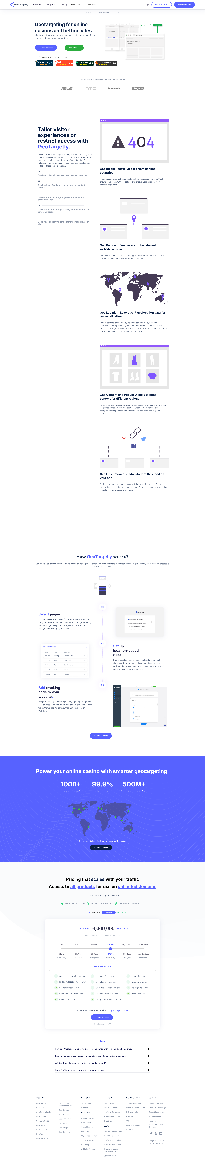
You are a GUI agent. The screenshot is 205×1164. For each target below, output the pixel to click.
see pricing (74, 48)
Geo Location (41, 1116)
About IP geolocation (113, 1136)
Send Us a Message (157, 1108)
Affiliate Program (88, 1149)
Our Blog (85, 1131)
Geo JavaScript (42, 1121)
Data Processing (133, 1125)
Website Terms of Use (135, 1108)
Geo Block (40, 1125)
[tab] (95, 912)
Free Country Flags (112, 1116)
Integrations (51, 5)
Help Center (86, 1123)
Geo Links (40, 1108)
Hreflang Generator (112, 1112)
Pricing (64, 5)
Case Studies (87, 1127)
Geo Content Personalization (65, 1104)
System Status (87, 1140)
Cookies (129, 1116)
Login (147, 5)
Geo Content (64, 1110)
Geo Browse (109, 1103)
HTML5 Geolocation (112, 1144)
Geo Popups (64, 1114)
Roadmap (85, 1144)
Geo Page (40, 1134)
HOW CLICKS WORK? (92, 935)
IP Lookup (108, 1121)
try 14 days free (184, 5)
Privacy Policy (132, 1112)
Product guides (87, 1118)
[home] (20, 5)
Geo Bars (63, 1123)
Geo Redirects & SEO (113, 1131)
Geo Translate (42, 1138)
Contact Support (156, 1103)
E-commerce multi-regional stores (112, 1150)
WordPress (86, 1103)
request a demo (161, 5)
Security (130, 1130)
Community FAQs (111, 1156)
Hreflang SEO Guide (112, 1140)
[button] (37, 4)
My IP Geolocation (89, 1136)
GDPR (128, 1121)
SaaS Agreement (133, 1103)
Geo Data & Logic (43, 1112)
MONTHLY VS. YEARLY (113, 935)
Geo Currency (65, 1132)
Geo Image (63, 1127)
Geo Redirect (41, 1103)
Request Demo (155, 1116)
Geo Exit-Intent (65, 1119)
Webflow (85, 1108)
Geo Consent (41, 1130)
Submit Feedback (156, 1112)
